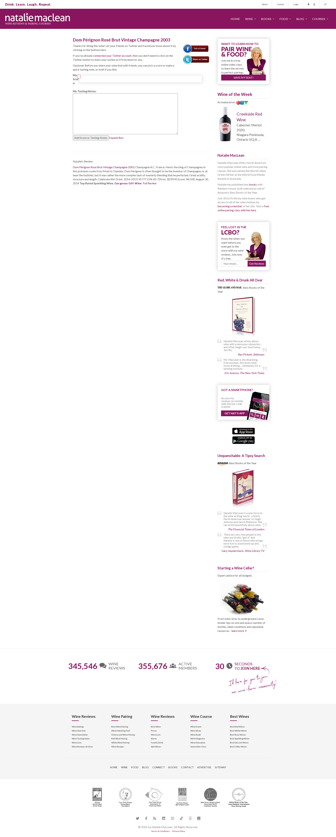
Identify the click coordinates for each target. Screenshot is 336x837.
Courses (318, 18)
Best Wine (156, 726)
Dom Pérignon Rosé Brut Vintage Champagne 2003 (103, 167)
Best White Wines (238, 730)
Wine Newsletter (80, 734)
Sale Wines (156, 746)
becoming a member (230, 206)
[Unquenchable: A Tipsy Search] (244, 489)
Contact (280, 4)
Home (235, 18)
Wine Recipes (117, 746)
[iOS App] (243, 430)
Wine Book (195, 734)
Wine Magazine (197, 738)
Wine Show (195, 730)
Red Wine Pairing (119, 738)
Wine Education (197, 742)
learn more (237, 630)
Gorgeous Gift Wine (128, 183)
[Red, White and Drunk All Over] (244, 317)
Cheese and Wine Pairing (123, 734)
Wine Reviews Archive (82, 746)
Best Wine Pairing (119, 726)
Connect (158, 767)
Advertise (204, 767)
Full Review (149, 183)
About (265, 4)
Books (266, 18)
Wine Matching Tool (120, 730)
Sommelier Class (198, 746)
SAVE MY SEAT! (243, 77)
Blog (300, 18)
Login (296, 4)
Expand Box (116, 137)
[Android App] (243, 439)
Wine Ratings (78, 726)
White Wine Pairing (120, 742)
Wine (249, 18)
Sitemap (220, 767)
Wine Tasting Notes (81, 738)
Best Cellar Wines (238, 746)
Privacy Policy (178, 831)
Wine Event (195, 726)
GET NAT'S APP (235, 413)
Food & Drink (157, 742)
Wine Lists (77, 742)
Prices (154, 730)
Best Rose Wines (238, 734)
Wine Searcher (79, 730)
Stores (154, 738)
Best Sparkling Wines (240, 738)
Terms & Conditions (160, 831)
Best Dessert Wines (239, 742)
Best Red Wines (237, 726)
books (253, 184)
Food (283, 18)
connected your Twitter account (112, 55)
